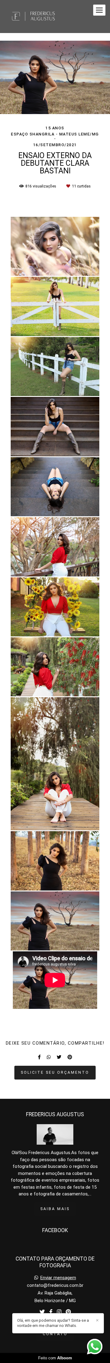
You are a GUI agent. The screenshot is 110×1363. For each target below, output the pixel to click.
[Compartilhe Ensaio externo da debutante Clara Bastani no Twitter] (59, 1057)
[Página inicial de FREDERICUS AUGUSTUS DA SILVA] (34, 16)
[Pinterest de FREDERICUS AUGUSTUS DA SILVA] (68, 1312)
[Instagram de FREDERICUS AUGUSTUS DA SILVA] (59, 1312)
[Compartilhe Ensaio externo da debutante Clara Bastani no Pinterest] (70, 1057)
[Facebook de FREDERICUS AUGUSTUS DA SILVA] (51, 1312)
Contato (55, 1334)
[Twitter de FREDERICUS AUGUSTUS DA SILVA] (42, 1312)
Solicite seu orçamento (55, 1072)
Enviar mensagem (58, 1278)
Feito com (55, 1358)
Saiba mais (55, 1208)
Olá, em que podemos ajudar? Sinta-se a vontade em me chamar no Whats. (53, 1323)
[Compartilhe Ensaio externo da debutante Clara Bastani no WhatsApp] (49, 1057)
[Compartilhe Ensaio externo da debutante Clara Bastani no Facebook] (39, 1057)
